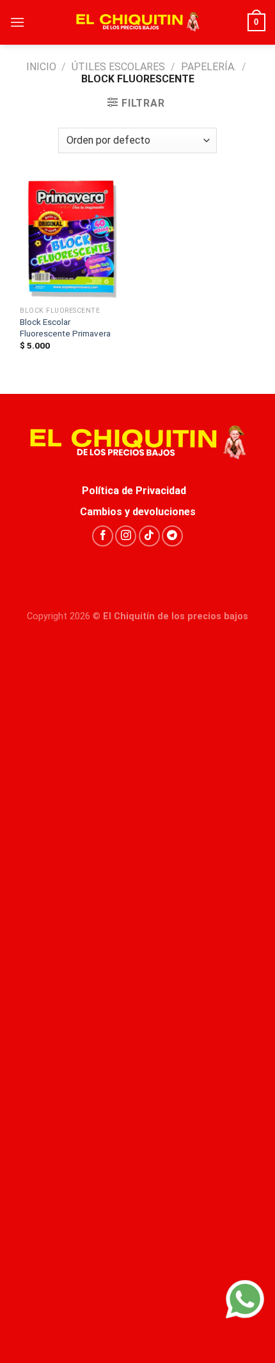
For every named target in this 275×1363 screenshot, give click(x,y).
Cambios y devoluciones (138, 512)
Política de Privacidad (138, 491)
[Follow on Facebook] (102, 535)
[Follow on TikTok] (149, 535)
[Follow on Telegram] (172, 535)
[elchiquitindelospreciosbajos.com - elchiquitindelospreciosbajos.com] (137, 22)
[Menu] (17, 22)
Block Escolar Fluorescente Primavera (65, 327)
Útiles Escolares (118, 67)
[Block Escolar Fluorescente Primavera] (70, 239)
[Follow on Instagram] (125, 535)
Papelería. (208, 67)
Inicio (41, 67)
